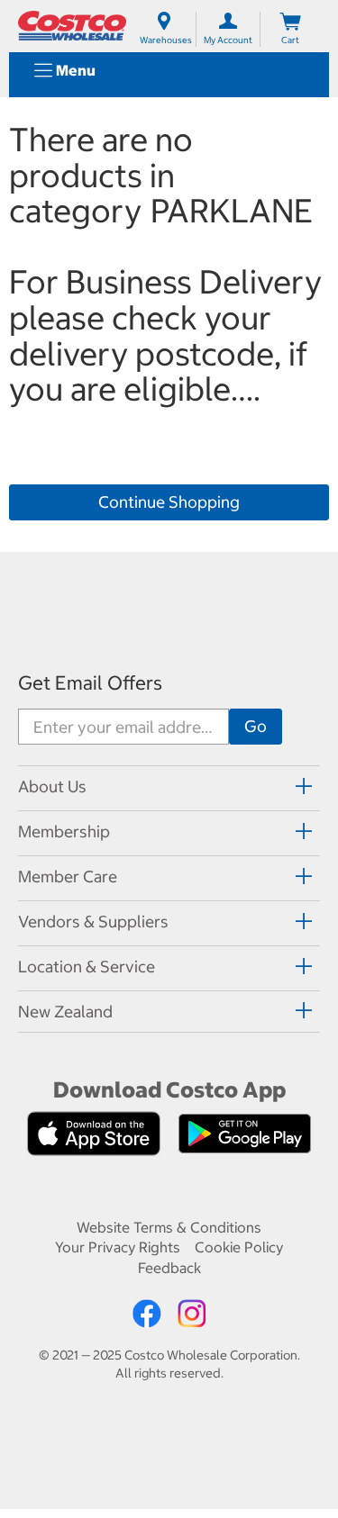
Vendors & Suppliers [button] (93, 921)
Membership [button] (64, 831)
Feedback (169, 1268)
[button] (65, 1012)
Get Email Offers (90, 683)
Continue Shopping (169, 502)
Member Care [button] (67, 876)
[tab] (169, 785)
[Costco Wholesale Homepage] (72, 26)
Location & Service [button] (86, 966)
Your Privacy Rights (117, 1247)
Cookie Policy (239, 1247)
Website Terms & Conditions (169, 1227)
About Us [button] (52, 786)
